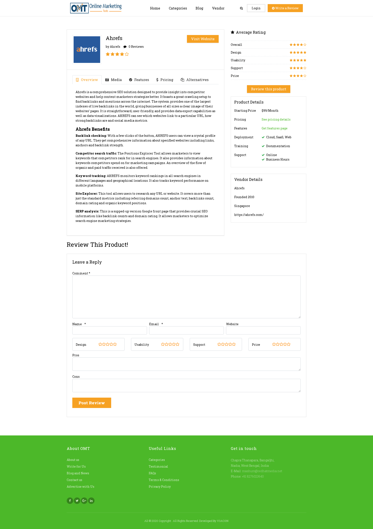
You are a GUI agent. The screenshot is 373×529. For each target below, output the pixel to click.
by (113, 47)
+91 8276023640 (252, 476)
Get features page (275, 128)
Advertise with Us (80, 486)
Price (256, 345)
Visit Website (203, 39)
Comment (81, 273)
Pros (75, 355)
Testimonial (158, 466)
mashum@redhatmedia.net (262, 471)
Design (81, 345)
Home (155, 8)
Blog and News (78, 473)
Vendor (218, 8)
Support (199, 345)
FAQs (152, 473)
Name (77, 324)
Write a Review (287, 8)
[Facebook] (70, 500)
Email (154, 324)
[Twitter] (77, 500)
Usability (141, 345)
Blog (199, 8)
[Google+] (84, 500)
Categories (178, 8)
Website (232, 324)
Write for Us (76, 466)
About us (73, 460)
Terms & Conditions (164, 480)
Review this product (268, 89)
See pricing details (276, 120)
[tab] (87, 79)
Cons (76, 376)
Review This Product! (97, 245)
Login (256, 8)
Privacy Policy (160, 486)
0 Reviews (136, 47)
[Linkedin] (91, 500)
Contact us (74, 480)
